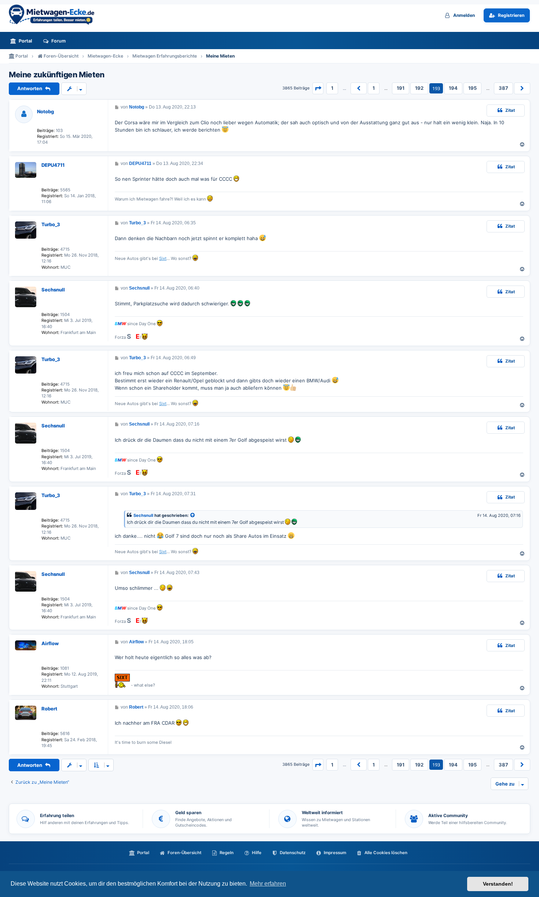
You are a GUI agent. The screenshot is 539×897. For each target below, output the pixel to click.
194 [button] (453, 88)
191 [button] (400, 88)
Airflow (50, 643)
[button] (317, 88)
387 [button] (503, 88)
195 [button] (472, 88)
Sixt (162, 258)
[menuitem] (23, 40)
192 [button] (419, 88)
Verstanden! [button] (498, 884)
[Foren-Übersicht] (54, 14)
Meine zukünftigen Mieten (56, 74)
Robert (49, 709)
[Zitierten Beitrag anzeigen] (193, 515)
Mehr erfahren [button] (268, 884)
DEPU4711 (53, 165)
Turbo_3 (50, 224)
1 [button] (332, 88)
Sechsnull (53, 290)
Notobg (45, 111)
